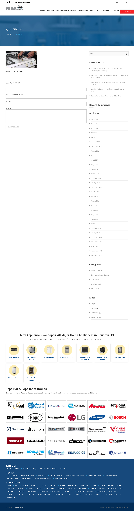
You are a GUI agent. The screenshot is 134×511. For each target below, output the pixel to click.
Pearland (90, 491)
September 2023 (96, 196)
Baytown (53, 485)
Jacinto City (112, 488)
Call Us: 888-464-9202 (18, 2)
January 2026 (95, 142)
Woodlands (11, 497)
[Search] (126, 54)
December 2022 (96, 237)
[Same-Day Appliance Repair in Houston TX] (15, 7)
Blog (91, 10)
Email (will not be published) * (15, 94)
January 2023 (95, 233)
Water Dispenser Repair (43, 478)
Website (8, 101)
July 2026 (94, 124)
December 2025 (96, 146)
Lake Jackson (32, 491)
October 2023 (95, 192)
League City (44, 491)
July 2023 (94, 205)
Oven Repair (95, 279)
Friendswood (50, 488)
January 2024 (95, 183)
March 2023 (95, 224)
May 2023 (94, 215)
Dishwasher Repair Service (100, 275)
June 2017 (94, 246)
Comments (96, 313)
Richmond (112, 491)
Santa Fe (21, 494)
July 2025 (94, 155)
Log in (93, 304)
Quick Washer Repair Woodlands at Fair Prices (106, 96)
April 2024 (94, 169)
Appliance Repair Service (66, 10)
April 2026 (94, 133)
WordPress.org (96, 317)
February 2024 (96, 178)
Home (42, 10)
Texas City (98, 494)
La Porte (21, 491)
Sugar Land (88, 494)
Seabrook (31, 494)
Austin (44, 485)
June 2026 (94, 128)
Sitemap (63, 469)
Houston (93, 488)
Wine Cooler (95, 289)
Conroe (102, 485)
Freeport (31, 488)
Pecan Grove (101, 491)
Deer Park (10, 488)
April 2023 (94, 219)
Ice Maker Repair (67, 357)
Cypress (111, 485)
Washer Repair (14, 378)
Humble (102, 488)
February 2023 (96, 228)
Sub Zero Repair (12, 478)
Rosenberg (10, 494)
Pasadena (80, 491)
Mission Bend (56, 491)
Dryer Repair (49, 357)
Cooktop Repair (14, 357)
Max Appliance (19, 507)
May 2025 (94, 165)
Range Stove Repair (102, 358)
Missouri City (69, 491)
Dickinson (20, 488)
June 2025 (94, 160)
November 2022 (96, 242)
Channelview (72, 485)
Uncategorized (96, 284)
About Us (50, 10)
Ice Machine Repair (56, 475)
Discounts (106, 10)
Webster (118, 494)
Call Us (125, 12)
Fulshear (61, 488)
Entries (95, 308)
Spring (69, 494)
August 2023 (95, 201)
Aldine (9, 485)
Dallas (119, 485)
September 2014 (96, 255)
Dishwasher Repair (31, 358)
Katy (120, 488)
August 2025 (95, 151)
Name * (8, 87)
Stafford (78, 494)
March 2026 (95, 137)
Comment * (9, 108)
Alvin (16, 485)
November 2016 (96, 251)
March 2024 (95, 174)
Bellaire (62, 485)
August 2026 (95, 119)
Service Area (83, 10)
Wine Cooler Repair (31, 379)
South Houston (58, 494)
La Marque (10, 491)
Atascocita (34, 485)
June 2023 (94, 210)
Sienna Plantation (44, 494)
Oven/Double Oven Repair (85, 358)
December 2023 (96, 187)
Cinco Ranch (85, 485)
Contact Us (117, 10)
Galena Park (72, 488)
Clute (94, 485)
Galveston (82, 488)
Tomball (109, 494)
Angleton (25, 485)
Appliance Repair (96, 270)
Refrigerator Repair (120, 358)
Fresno (39, 488)
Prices (98, 10)
